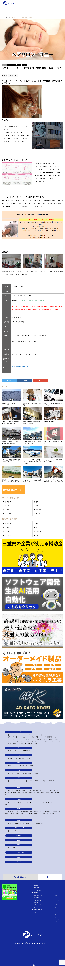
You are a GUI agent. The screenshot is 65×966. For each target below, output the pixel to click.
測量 (19, 792)
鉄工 (41, 813)
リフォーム (11, 790)
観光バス (41, 823)
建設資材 (26, 811)
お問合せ (36, 912)
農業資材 (31, 765)
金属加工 (36, 813)
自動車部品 (51, 781)
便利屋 (20, 739)
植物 (46, 781)
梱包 (32, 823)
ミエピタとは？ (37, 890)
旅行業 (9, 741)
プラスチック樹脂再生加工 (15, 750)
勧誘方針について (38, 909)
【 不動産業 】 (18, 755)
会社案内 (36, 892)
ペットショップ (41, 737)
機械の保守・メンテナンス (40, 811)
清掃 (17, 741)
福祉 (28, 741)
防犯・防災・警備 (29, 743)
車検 (19, 743)
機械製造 (49, 811)
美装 (38, 792)
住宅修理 (15, 739)
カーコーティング (37, 735)
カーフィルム (45, 735)
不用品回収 (49, 737)
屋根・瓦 (46, 790)
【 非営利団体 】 (19, 835)
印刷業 (17, 811)
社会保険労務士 (24, 773)
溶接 (22, 792)
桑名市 (56, 885)
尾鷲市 (56, 922)
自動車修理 (51, 741)
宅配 (28, 823)
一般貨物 (11, 823)
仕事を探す (36, 888)
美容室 (24, 65)
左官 (55, 790)
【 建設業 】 (18, 787)
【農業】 (19, 845)
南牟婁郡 (57, 919)
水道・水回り (18, 862)
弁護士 (17, 773)
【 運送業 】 (18, 820)
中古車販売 (37, 781)
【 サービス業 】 (11, 65)
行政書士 (36, 773)
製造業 (38, 502)
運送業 (7, 506)
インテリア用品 (12, 781)
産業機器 (55, 811)
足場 (52, 792)
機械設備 (10, 792)
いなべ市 (57, 888)
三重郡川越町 (58, 892)
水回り (14, 792)
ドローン (19, 737)
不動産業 (38, 510)
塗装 (30, 790)
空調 (30, 792)
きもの (19, 781)
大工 (41, 790)
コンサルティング (54, 735)
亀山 (56, 902)
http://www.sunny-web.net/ (20, 366)
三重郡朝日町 (58, 895)
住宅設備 (18, 790)
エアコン (11, 735)
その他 (38, 514)
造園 (56, 792)
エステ (19, 65)
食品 (36, 743)
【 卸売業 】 (18, 763)
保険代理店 (26, 739)
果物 (14, 848)
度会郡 (56, 912)
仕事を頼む (36, 885)
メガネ (24, 781)
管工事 (33, 792)
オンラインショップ (13, 765)
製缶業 (17, 813)
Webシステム (12, 802)
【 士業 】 (18, 770)
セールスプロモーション (19, 852)
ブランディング (36, 802)
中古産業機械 (30, 781)
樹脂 (31, 811)
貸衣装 (14, 743)
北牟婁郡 (57, 917)
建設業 (38, 506)
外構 (34, 790)
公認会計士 (11, 773)
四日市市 (4, 65)
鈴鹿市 (56, 905)
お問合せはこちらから (13, 489)
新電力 (15, 831)
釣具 (22, 743)
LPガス (10, 831)
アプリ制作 (19, 802)
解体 (42, 792)
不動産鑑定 (28, 758)
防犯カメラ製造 (50, 813)
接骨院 (51, 739)
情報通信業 (8, 502)
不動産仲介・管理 (13, 758)
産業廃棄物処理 (26, 750)
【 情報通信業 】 (19, 799)
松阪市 (56, 909)
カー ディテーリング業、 (25, 735)
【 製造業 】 (18, 808)
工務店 (50, 790)
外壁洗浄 (39, 739)
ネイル (24, 737)
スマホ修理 (7, 737)
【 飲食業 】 (18, 840)
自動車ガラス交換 (43, 741)
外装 (37, 790)
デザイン (14, 737)
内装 (23, 790)
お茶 (10, 848)
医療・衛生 (11, 811)
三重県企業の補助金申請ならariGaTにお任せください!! (38, 897)
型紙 (22, 811)
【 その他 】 (18, 747)
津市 (56, 907)
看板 (26, 792)
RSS (34, 965)
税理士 (30, 773)
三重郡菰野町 (58, 900)
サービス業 (8, 514)
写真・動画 (32, 739)
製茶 (22, 813)
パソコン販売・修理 (32, 737)
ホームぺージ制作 (45, 802)
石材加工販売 (22, 741)
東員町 (56, 890)
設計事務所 (46, 792)
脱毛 (36, 741)
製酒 (26, 813)
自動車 (36, 823)
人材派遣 (10, 739)
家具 (43, 781)
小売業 (7, 510)
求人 (13, 741)
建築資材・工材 (23, 765)
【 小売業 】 (18, 778)
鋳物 (44, 813)
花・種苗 (10, 743)
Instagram (31, 965)
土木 (26, 790)
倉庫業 (24, 823)
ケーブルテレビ (27, 802)
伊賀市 (56, 914)
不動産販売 (21, 758)
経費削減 (36, 902)
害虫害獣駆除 (46, 739)
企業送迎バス (18, 823)
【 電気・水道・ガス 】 (18, 828)
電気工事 (10, 794)
